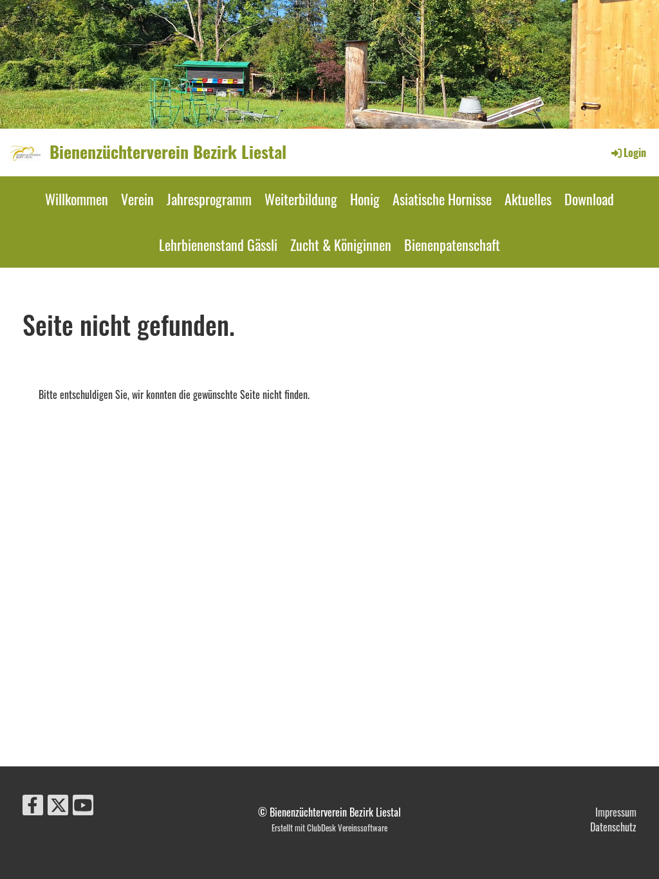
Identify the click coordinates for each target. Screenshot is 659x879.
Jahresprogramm (209, 199)
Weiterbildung (301, 199)
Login (635, 152)
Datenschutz (613, 827)
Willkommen (76, 199)
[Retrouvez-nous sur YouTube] (83, 806)
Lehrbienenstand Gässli (218, 244)
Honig (365, 199)
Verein (137, 199)
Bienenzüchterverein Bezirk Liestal (168, 151)
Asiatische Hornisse (442, 199)
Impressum (615, 812)
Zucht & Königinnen (340, 244)
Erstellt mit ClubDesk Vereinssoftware (329, 828)
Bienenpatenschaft (452, 244)
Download (589, 199)
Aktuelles (528, 199)
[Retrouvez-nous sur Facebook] (33, 806)
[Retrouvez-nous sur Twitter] (58, 806)
